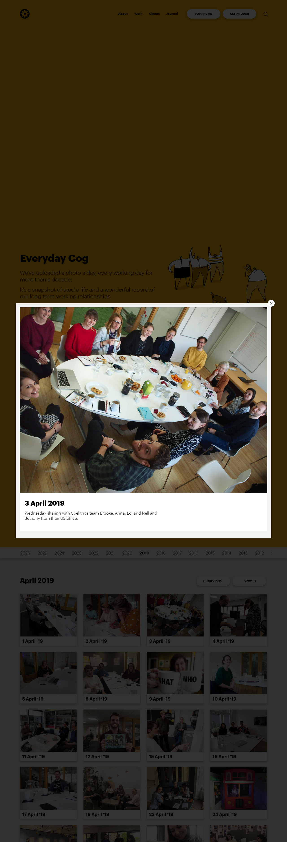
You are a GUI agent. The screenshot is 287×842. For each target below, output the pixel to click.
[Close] (271, 303)
